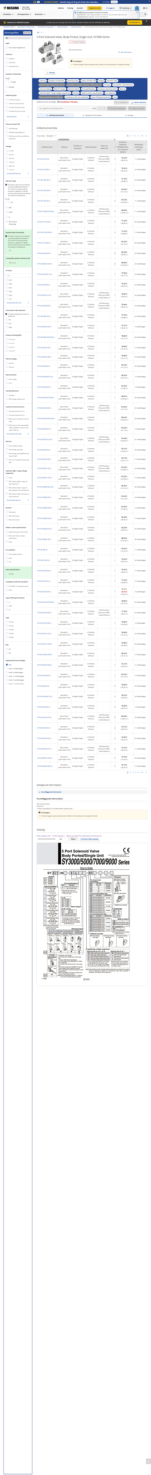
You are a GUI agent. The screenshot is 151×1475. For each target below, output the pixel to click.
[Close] (137, 12)
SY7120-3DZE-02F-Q (44, 518)
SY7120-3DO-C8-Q (43, 348)
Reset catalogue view (43, 836)
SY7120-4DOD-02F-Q (44, 766)
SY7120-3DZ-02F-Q (44, 387)
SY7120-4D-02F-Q (43, 707)
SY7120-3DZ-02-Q (43, 366)
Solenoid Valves (62, 27)
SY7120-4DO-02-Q (43, 728)
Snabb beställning (118, 108)
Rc (9, 610)
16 (142, 136)
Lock (10, 383)
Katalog (52, 73)
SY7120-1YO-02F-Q (44, 222)
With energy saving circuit (17, 399)
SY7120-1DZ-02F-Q (44, 190)
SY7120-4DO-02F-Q (44, 738)
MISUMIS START (9, 27)
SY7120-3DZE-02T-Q (44, 529)
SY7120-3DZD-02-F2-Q (45, 487)
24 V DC (11, 155)
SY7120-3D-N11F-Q (44, 295)
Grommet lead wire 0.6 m (17, 415)
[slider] (45, 839)
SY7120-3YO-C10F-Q (44, 644)
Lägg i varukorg (138, 108)
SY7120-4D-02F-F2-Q (44, 696)
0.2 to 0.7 (11, 347)
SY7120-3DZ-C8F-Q (44, 459)
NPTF (10, 606)
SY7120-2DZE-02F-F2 (44, 264)
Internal (11, 363)
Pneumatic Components (46, 27)
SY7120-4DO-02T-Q (44, 749)
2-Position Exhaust (14, 100)
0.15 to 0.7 (12, 340)
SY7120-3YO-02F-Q (44, 592)
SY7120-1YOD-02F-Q (44, 232)
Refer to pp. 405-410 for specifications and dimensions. (84, 836)
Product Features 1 (58, 836)
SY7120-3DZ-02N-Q (44, 408)
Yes (10, 562)
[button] (114, 2)
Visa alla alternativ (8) (13, 173)
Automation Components (25, 27)
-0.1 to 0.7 (12, 351)
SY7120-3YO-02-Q (43, 581)
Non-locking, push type (16, 450)
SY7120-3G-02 (42, 550)
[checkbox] (18, 58)
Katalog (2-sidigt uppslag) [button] (89, 839)
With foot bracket (14, 516)
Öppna (73, 839)
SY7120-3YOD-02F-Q (44, 654)
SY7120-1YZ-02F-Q (44, 243)
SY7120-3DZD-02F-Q (44, 508)
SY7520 (11, 637)
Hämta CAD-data (140, 102)
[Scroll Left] (58, 139)
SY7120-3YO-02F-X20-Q (45, 602)
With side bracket (14, 520)
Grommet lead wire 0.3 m (17, 411)
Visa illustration (12, 117)
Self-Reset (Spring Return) (17, 132)
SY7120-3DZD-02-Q (44, 497)
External (11, 367)
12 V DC (11, 151)
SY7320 (11, 630)
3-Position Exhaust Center (17, 107)
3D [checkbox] (10, 653)
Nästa (146, 135)
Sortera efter (131, 147)
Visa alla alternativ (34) (14, 434)
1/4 (10, 251)
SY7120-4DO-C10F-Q (44, 758)
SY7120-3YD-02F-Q (44, 571)
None (10, 478)
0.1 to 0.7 (11, 343)
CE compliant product (15, 554)
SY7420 (11, 634)
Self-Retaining (13, 128)
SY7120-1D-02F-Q (43, 169)
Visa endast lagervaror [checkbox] (17, 48)
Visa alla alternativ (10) (14, 303)
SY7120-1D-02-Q (43, 159)
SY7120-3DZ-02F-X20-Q (45, 397)
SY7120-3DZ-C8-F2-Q (44, 439)
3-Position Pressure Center (17, 111)
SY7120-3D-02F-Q (43, 285)
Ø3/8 (10, 327)
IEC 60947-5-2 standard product (18, 586)
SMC (38, 32)
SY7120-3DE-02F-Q (44, 306)
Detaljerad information (93, 115)
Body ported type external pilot (18, 532)
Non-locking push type (15, 446)
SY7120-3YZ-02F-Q (44, 675)
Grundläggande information (51, 792)
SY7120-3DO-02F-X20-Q (45, 337)
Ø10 (10, 323)
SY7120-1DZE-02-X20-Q (45, 211)
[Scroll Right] (114, 139)
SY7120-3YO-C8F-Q (44, 623)
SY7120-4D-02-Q (43, 686)
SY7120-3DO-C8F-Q (44, 357)
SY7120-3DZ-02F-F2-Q (45, 377)
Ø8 (10, 320)
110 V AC (11, 162)
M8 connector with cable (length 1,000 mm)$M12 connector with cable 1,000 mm (19, 427)
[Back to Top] (148, 1461)
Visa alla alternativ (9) (13, 500)
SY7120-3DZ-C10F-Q (44, 478)
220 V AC (11, 170)
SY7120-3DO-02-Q (43, 316)
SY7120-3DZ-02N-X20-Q (45, 418)
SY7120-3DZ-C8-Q (43, 450)
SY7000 (11, 574)
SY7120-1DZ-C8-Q (43, 201)
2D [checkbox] (10, 649)
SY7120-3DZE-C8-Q (44, 539)
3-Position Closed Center (16, 103)
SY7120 (11, 622)
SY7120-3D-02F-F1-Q (44, 274)
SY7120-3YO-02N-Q (44, 613)
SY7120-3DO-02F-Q (44, 327)
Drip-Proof (12, 62)
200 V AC (11, 166)
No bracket (12, 512)
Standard (11, 59)
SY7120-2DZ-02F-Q (44, 253)
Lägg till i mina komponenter (52, 108)
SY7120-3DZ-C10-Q (44, 468)
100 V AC (11, 158)
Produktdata (123, 102)
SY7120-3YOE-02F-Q (44, 665)
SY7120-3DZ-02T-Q (44, 429)
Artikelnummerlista (56, 115)
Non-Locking (12, 379)
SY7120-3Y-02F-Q (43, 560)
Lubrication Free (14, 66)
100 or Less (12, 263)
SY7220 (11, 626)
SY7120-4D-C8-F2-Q (44, 717)
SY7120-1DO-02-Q (43, 180)
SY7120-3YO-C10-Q (44, 634)
